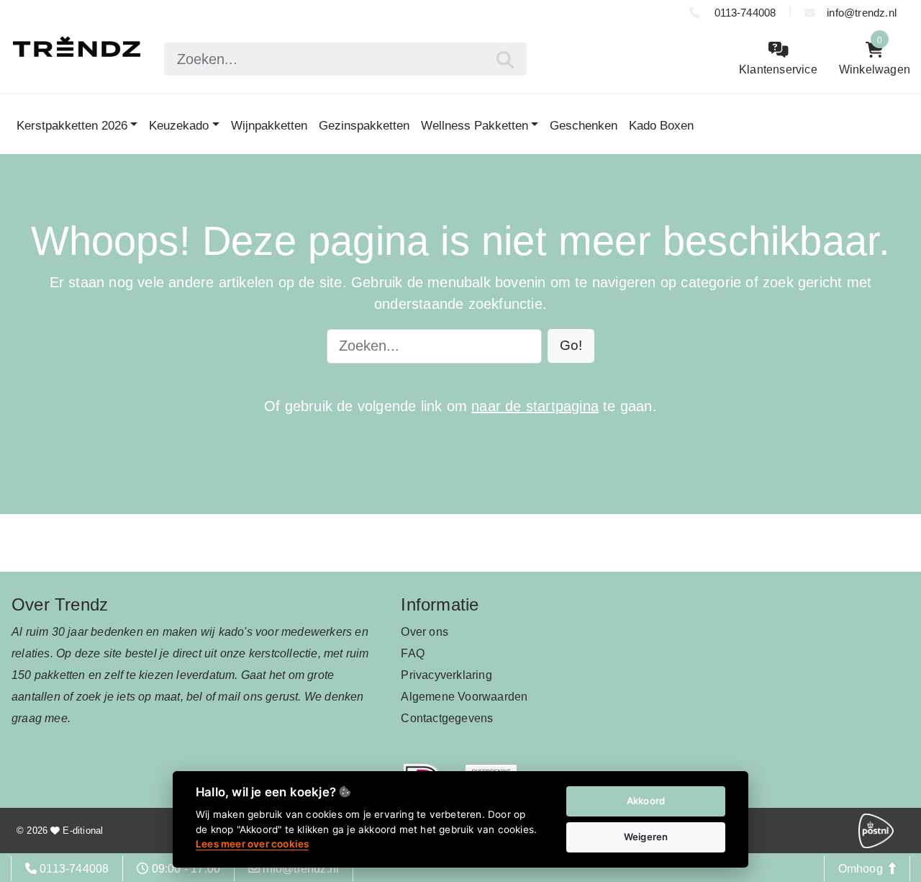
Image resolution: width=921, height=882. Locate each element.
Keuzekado (179, 125)
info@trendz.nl (862, 12)
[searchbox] (345, 59)
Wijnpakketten (269, 125)
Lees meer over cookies (252, 844)
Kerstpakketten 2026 (72, 125)
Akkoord (646, 800)
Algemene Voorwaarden (464, 696)
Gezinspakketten (364, 125)
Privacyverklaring (446, 675)
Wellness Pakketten (474, 125)
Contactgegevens (447, 718)
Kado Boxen (661, 125)
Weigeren (646, 836)
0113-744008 (744, 12)
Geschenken (583, 125)
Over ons (424, 632)
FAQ (413, 653)
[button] (571, 346)
